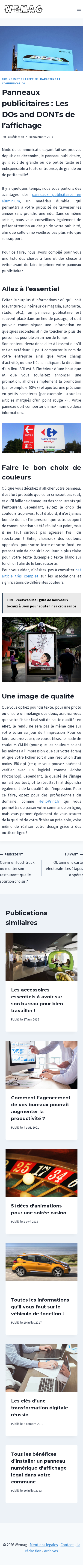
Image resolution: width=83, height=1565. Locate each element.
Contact (67, 1544)
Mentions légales (44, 1544)
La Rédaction (15, 137)
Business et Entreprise (20, 79)
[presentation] (41, 957)
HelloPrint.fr (49, 801)
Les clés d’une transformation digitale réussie (39, 1407)
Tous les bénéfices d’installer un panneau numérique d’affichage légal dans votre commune (39, 1468)
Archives (51, 1550)
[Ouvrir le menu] (78, 9)
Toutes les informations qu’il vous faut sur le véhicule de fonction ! (40, 1306)
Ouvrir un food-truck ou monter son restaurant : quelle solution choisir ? (17, 868)
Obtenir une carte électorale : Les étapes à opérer (64, 864)
